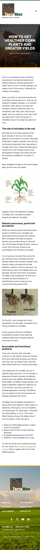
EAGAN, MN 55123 (19, 530)
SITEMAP (25, 537)
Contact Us (25, 511)
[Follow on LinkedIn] (28, 519)
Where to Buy (26, 507)
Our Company (8, 511)
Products (6, 507)
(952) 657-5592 (22, 527)
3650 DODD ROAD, (8, 530)
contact (5, 449)
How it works (25, 53)
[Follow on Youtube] (22, 519)
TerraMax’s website (25, 446)
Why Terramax (26, 502)
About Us (6, 502)
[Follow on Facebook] (11, 519)
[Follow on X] (17, 519)
